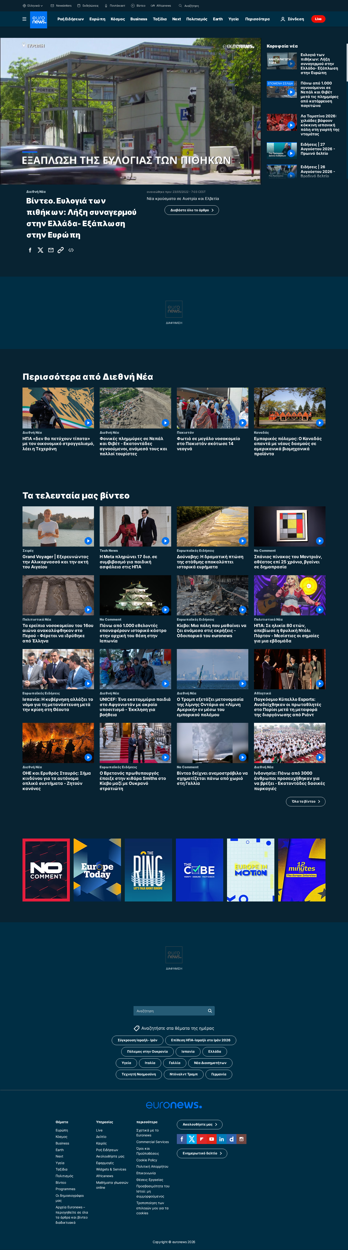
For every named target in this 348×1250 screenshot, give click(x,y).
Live (318, 19)
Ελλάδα (214, 1052)
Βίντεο (61, 1182)
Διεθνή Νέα (32, 432)
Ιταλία (150, 1063)
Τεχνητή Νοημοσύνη (139, 1074)
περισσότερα (146, 1122)
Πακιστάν (185, 432)
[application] (130, 111)
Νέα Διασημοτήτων (210, 1063)
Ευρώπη (97, 19)
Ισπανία (188, 1052)
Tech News (109, 550)
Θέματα (62, 1122)
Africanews (104, 1176)
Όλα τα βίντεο (304, 801)
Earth (218, 19)
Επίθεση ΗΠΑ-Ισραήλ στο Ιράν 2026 (200, 1040)
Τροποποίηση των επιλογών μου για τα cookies (152, 1208)
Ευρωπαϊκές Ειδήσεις (195, 550)
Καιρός (101, 1143)
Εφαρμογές (105, 1163)
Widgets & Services (111, 1169)
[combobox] (204, 5)
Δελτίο (101, 1137)
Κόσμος (118, 19)
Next (176, 19)
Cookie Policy (146, 1160)
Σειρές (28, 550)
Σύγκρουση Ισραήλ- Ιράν (137, 1040)
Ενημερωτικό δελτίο (200, 1153)
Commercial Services (152, 1142)
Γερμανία (218, 1074)
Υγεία (233, 19)
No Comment (265, 550)
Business (138, 19)
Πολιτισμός (196, 19)
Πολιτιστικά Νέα (36, 619)
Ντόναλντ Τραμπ (184, 1074)
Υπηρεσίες (104, 1122)
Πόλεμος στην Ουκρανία (147, 1052)
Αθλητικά (262, 693)
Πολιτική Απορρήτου (152, 1167)
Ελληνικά (33, 5)
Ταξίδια (160, 19)
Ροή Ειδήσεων (71, 19)
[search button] (180, 5)
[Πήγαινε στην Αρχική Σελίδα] (38, 19)
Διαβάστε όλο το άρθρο (189, 210)
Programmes (65, 1189)
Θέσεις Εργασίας (149, 1180)
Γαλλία (174, 1063)
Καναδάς (261, 432)
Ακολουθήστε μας (110, 1156)
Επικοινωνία (146, 1173)
